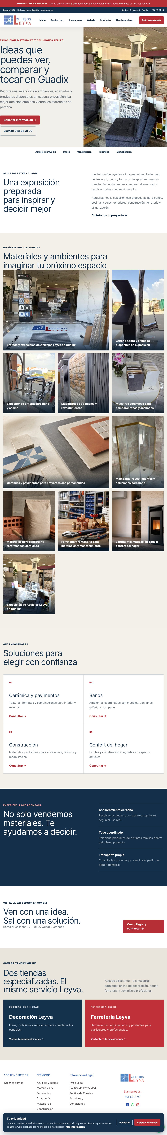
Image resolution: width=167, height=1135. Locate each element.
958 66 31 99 (158, 10)
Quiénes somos (13, 1083)
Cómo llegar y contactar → (136, 926)
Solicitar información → (20, 120)
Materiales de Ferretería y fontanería (45, 1093)
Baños (66, 151)
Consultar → (17, 716)
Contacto (105, 20)
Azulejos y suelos (47, 1083)
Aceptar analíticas (147, 1122)
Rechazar (124, 1122)
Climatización (124, 151)
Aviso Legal (76, 1083)
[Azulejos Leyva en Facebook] (127, 1105)
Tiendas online (124, 20)
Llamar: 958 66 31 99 (18, 131)
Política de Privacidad (83, 1088)
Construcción (84, 151)
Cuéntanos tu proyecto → (109, 215)
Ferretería (104, 151)
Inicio (42, 20)
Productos (57, 20)
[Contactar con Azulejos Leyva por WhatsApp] (132, 1105)
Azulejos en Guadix (45, 151)
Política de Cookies (81, 1093)
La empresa (75, 20)
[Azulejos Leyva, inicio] (17, 20)
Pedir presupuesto (151, 20)
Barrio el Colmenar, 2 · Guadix (134, 10)
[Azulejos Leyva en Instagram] (137, 1105)
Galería (91, 20)
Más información (75, 1126)
